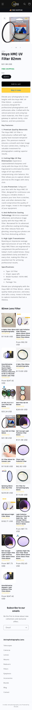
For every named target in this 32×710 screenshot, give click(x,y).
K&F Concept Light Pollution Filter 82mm (22, 433)
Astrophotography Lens (15, 705)
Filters (6, 669)
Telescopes (8, 645)
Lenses (6, 655)
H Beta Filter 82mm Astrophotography (23, 365)
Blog (5, 687)
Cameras (7, 650)
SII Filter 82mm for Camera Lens (8, 460)
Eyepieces (7, 673)
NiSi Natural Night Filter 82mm (8, 515)
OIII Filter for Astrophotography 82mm (22, 488)
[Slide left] (12, 48)
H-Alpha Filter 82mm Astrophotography (9, 331)
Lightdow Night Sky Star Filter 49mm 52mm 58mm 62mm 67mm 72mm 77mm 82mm (23, 554)
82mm (6, 77)
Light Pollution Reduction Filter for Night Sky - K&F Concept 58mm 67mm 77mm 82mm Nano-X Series (23, 519)
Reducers (7, 664)
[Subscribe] (26, 627)
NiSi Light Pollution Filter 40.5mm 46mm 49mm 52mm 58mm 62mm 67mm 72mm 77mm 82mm (23, 333)
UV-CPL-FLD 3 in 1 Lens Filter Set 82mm (8, 404)
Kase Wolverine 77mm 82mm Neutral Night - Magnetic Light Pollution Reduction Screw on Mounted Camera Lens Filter (8, 370)
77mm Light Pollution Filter (21, 460)
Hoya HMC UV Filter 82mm (8, 432)
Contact (6, 692)
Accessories (8, 678)
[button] (2, 4)
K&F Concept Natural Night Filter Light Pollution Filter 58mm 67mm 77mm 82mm (8, 554)
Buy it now (16, 90)
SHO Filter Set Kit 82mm (22, 404)
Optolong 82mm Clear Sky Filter (7, 487)
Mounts (6, 659)
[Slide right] (20, 48)
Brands (6, 683)
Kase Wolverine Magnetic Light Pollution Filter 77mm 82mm (7, 588)
